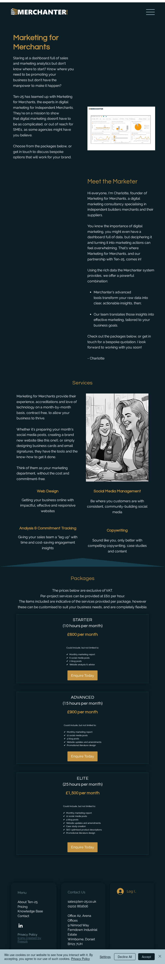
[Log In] (119, 891)
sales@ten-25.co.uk (82, 901)
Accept (146, 957)
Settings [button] (105, 957)
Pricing (23, 906)
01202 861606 (78, 906)
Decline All (125, 957)
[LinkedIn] (20, 925)
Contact (23, 916)
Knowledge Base (30, 911)
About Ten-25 (28, 902)
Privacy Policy (27, 934)
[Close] (159, 957)
